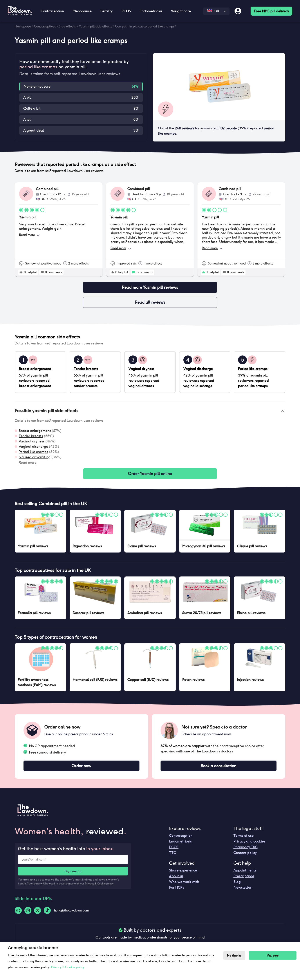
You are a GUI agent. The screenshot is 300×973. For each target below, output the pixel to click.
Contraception (180, 835)
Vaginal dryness (32, 441)
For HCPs (176, 887)
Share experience (183, 870)
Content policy (245, 852)
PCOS (174, 847)
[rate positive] (21, 272)
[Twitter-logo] (37, 910)
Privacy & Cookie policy (99, 883)
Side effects (67, 26)
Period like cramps (33, 451)
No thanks (234, 955)
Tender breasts (31, 436)
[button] (150, 411)
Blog (237, 881)
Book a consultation (218, 765)
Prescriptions (243, 876)
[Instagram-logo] (27, 910)
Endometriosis (180, 841)
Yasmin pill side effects (95, 26)
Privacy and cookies (249, 841)
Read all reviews (150, 302)
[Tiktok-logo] (47, 910)
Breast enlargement (35, 430)
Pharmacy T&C (245, 847)
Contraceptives (45, 26)
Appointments (244, 870)
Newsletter (242, 887)
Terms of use (243, 835)
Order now (81, 765)
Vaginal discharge (33, 446)
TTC (172, 852)
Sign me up (73, 871)
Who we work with (184, 881)
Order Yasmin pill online (150, 473)
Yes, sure (272, 955)
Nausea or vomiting (35, 457)
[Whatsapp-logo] (18, 910)
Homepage (23, 26)
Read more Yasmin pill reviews (150, 287)
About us (176, 876)
